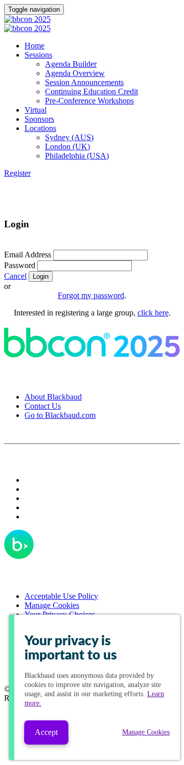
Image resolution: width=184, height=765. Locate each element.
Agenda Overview (75, 73)
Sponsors (39, 119)
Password (19, 265)
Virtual (36, 109)
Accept (46, 732)
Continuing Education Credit (91, 91)
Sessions (38, 54)
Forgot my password (91, 295)
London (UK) (67, 146)
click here (153, 312)
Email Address (27, 254)
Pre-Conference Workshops (89, 100)
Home (34, 45)
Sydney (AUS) (69, 137)
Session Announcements (84, 82)
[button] (17, 173)
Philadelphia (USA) (77, 155)
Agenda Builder (71, 64)
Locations (40, 128)
